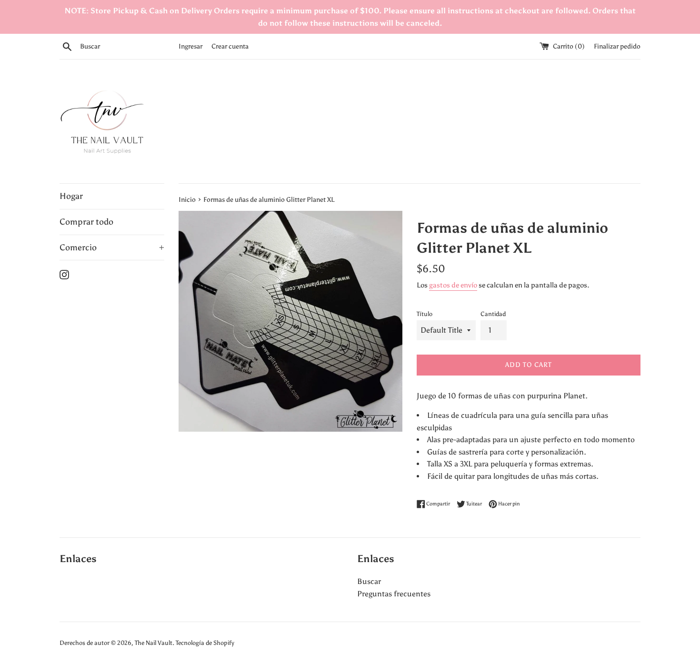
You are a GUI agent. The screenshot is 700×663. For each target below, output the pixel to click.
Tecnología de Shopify (205, 642)
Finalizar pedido (617, 46)
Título (424, 313)
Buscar (369, 581)
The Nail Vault (153, 642)
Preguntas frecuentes (393, 593)
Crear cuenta (230, 46)
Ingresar (190, 46)
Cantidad (493, 313)
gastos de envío (453, 285)
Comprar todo (86, 222)
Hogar (71, 196)
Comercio (112, 247)
